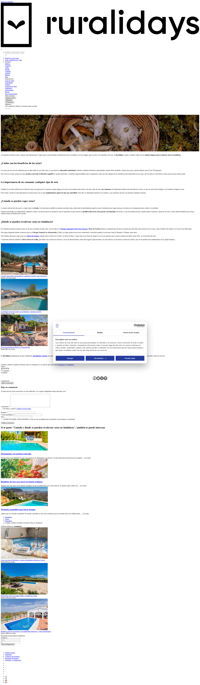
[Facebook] (6, 108)
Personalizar (98, 358)
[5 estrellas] (8, 368)
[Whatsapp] (102, 377)
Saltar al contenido (7, 2)
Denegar (70, 358)
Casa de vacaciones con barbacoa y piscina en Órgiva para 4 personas (24, 276)
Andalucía (70, 365)
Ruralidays (8, 517)
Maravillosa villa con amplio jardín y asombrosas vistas (19, 596)
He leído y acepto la (17, 409)
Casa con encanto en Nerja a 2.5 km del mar (15, 347)
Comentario (5, 406)
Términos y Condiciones (13, 660)
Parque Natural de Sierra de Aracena (74, 229)
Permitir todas (130, 358)
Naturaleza (61, 365)
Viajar (7, 519)
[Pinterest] (105, 377)
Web (2, 417)
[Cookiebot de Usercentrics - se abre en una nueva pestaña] (135, 325)
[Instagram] (8, 108)
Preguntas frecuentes (12, 658)
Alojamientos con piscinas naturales (16, 454)
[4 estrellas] (7, 368)
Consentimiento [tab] (69, 332)
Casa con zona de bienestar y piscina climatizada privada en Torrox (23, 560)
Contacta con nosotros (12, 656)
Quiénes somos (10, 98)
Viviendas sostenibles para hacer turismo (18, 509)
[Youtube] (10, 108)
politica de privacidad (24, 409)
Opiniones (9, 100)
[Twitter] (98, 377)
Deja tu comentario (7, 383)
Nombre (4, 412)
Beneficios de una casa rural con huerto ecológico (22, 482)
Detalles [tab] (100, 332)
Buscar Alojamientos (8, 644)
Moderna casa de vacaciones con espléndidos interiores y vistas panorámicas (26, 631)
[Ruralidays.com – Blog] (100, 47)
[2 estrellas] (3, 368)
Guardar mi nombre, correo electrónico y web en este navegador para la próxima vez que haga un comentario (39, 419)
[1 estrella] (1, 368)
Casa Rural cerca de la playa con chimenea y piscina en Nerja (21, 312)
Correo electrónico (7, 415)
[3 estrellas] (5, 368)
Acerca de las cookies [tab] (131, 332)
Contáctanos (9, 102)
